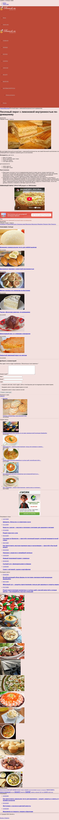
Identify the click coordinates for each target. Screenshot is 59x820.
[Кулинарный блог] (8, 9)
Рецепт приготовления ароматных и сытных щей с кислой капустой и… (22, 460)
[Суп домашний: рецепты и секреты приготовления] (8, 738)
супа (43, 792)
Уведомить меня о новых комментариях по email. (15, 387)
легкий (29, 789)
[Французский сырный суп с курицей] (11, 642)
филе (52, 792)
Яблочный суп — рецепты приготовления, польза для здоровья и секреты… (23, 446)
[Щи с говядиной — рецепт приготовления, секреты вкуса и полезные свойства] (11, 486)
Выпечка (6, 81)
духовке (22, 789)
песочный (17, 220)
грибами (14, 789)
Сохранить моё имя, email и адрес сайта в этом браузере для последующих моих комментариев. (28, 384)
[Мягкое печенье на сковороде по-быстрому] (12, 287)
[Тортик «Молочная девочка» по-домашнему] (12, 309)
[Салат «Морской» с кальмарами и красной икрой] (12, 706)
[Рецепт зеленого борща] (11, 787)
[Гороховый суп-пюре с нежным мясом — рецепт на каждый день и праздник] (10, 626)
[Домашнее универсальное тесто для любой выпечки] (12, 244)
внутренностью (4, 220)
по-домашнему (28, 220)
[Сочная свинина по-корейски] (12, 658)
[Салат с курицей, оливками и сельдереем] (12, 690)
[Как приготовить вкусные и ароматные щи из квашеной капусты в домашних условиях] (11, 472)
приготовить (50, 789)
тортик (49, 792)
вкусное (5, 789)
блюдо (1, 789)
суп (40, 792)
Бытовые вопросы (9, 88)
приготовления (5, 792)
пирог (21, 220)
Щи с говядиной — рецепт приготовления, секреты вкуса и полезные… (22, 487)
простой (12, 792)
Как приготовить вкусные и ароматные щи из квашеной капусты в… (21, 474)
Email (2, 379)
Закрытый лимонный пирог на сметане (13, 355)
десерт (18, 789)
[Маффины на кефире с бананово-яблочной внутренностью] (12, 754)
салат (28, 792)
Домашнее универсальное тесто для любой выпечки (18, 247)
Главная (2, 108)
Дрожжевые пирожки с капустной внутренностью (17, 269)
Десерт (5, 74)
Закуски (5, 67)
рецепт (17, 792)
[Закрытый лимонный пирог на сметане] (12, 352)
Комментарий (4, 374)
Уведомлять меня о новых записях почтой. (13, 389)
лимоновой (11, 220)
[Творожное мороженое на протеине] (12, 722)
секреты (33, 792)
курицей (26, 789)
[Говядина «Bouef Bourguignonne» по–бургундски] (12, 771)
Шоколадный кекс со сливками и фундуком (15, 333)
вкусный (9, 789)
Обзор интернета (10, 95)
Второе (5, 54)
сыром (46, 792)
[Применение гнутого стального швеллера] (10, 674)
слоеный (37, 792)
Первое (5, 47)
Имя (1, 376)
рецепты (23, 792)
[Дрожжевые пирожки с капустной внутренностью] (12, 266)
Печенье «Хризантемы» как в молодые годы (15, 416)
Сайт (1, 381)
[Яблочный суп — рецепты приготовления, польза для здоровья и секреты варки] (11, 445)
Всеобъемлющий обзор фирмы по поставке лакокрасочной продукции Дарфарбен (25, 433)
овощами (38, 789)
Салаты (5, 61)
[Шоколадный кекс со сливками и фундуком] (12, 331)
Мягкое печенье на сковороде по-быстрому (15, 290)
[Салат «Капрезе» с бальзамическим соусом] (12, 610)
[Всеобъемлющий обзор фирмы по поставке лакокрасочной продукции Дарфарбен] (11, 431)
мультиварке (34, 789)
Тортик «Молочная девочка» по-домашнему (15, 312)
